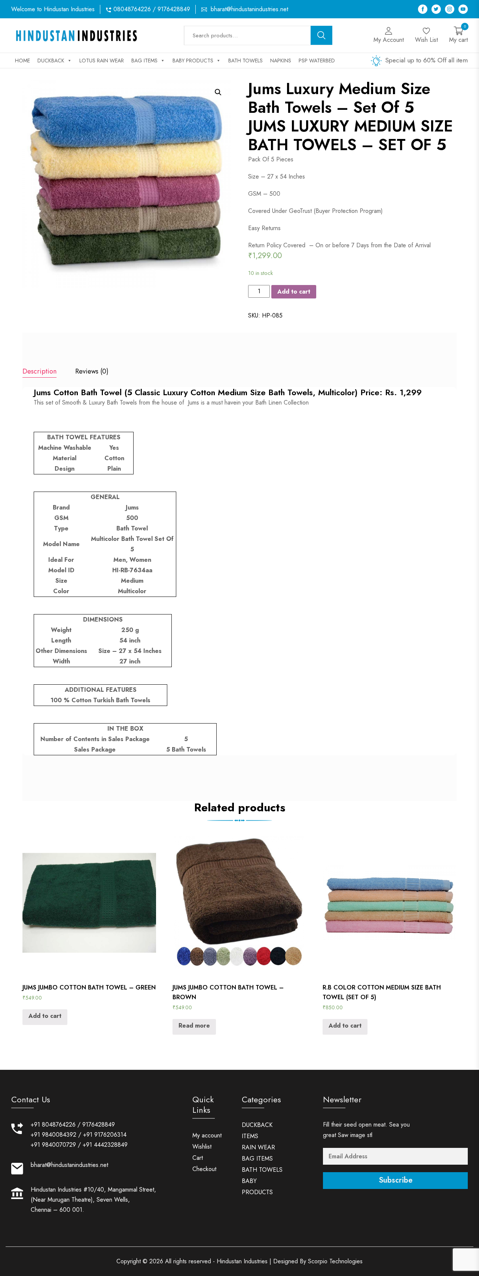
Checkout (204, 1169)
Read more (194, 1025)
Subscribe (395, 1180)
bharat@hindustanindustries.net (249, 9)
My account (207, 1135)
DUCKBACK (50, 60)
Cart (197, 1157)
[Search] (321, 35)
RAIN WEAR (258, 1147)
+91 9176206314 (104, 1134)
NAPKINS (280, 60)
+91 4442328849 (105, 1144)
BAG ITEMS (144, 60)
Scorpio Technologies (335, 1261)
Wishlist (201, 1146)
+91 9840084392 (53, 1134)
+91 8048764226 (53, 1124)
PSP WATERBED (317, 60)
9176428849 (98, 1124)
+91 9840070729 (53, 1144)
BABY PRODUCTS (193, 60)
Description (39, 371)
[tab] (39, 372)
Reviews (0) (92, 371)
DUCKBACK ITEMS (257, 1130)
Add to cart (293, 291)
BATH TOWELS (245, 60)
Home (22, 60)
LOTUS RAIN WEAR (101, 60)
